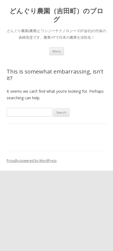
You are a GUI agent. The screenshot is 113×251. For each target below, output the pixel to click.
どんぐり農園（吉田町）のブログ (57, 15)
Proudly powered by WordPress (31, 160)
